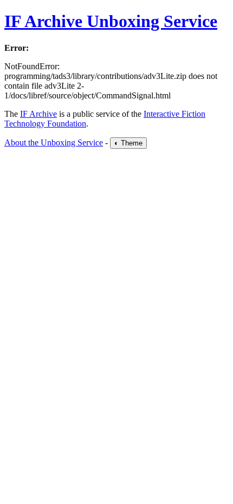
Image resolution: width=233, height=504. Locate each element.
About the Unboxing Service (53, 142)
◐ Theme (128, 143)
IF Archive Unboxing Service (110, 21)
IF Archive (38, 113)
